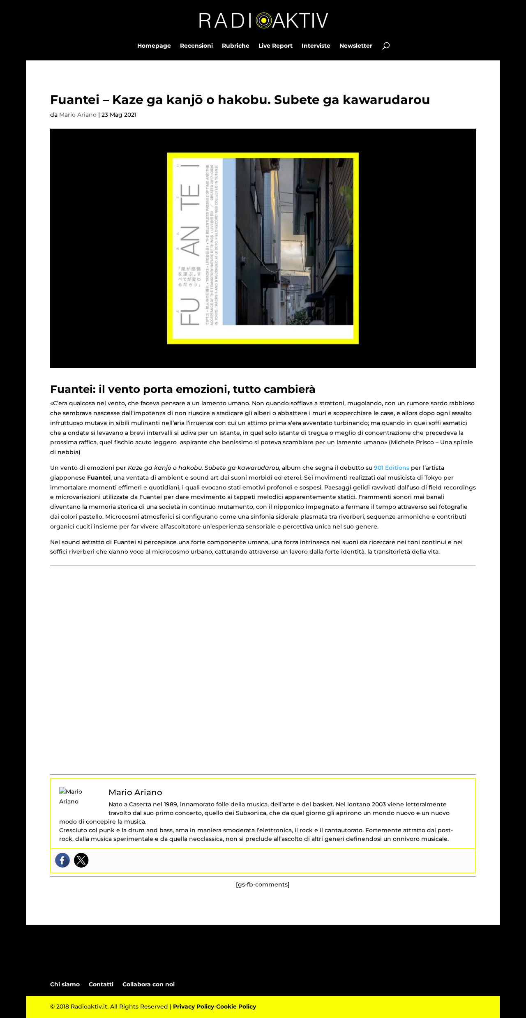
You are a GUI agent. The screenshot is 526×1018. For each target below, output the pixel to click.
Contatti (101, 984)
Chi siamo (65, 984)
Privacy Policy (193, 1006)
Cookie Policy (236, 1006)
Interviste (316, 46)
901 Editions (391, 467)
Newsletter (355, 46)
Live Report (275, 46)
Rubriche (235, 46)
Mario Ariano (78, 114)
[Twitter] (81, 860)
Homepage (154, 46)
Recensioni (196, 46)
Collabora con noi (148, 984)
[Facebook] (62, 860)
